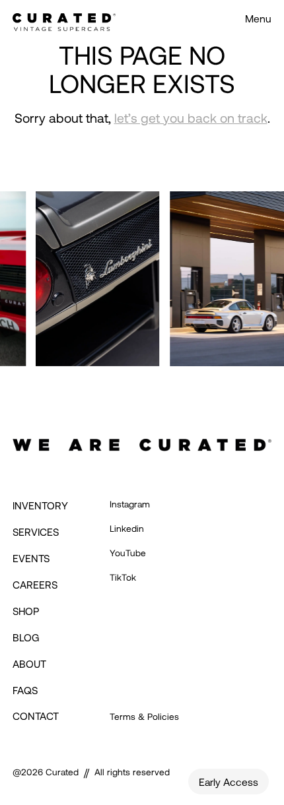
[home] (64, 18)
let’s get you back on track (190, 117)
